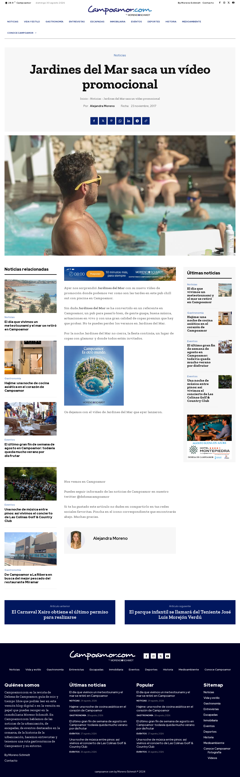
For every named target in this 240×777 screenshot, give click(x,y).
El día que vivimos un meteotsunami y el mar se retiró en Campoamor (30, 326)
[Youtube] (233, 3)
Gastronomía (12, 378)
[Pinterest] (111, 121)
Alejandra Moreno (102, 106)
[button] (122, 41)
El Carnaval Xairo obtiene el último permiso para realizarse (60, 614)
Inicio (84, 98)
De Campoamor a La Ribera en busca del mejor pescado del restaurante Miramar (28, 578)
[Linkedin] (128, 121)
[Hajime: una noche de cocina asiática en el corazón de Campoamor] (30, 357)
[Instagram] (224, 3)
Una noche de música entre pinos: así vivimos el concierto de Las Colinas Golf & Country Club (28, 515)
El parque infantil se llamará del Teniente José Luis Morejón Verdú (180, 614)
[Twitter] (228, 3)
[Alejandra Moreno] (78, 540)
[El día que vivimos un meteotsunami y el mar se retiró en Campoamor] (30, 296)
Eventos (9, 439)
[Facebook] (220, 3)
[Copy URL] (146, 121)
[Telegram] (137, 121)
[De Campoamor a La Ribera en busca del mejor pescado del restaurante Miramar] (30, 549)
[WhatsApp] (120, 121)
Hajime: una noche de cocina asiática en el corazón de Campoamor (26, 387)
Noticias (120, 55)
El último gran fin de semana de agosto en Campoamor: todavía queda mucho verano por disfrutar (29, 450)
